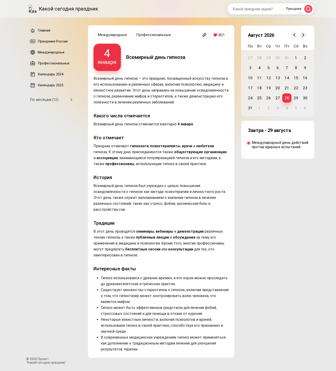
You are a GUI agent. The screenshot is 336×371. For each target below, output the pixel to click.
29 (296, 98)
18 (259, 88)
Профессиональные (153, 35)
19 (268, 88)
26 (268, 98)
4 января (107, 56)
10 (250, 78)
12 (268, 78)
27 (277, 98)
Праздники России (53, 41)
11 (259, 78)
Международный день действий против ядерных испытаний (280, 144)
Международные (112, 35)
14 (287, 78)
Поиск (308, 9)
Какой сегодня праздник (68, 9)
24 (250, 98)
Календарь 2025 (50, 85)
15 (296, 78)
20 (277, 88)
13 (277, 78)
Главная (44, 30)
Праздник (293, 9)
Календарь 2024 (50, 74)
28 (287, 98)
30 (305, 98)
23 (305, 88)
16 (305, 78)
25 (259, 98)
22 (296, 88)
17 (250, 88)
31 (250, 108)
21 (287, 88)
